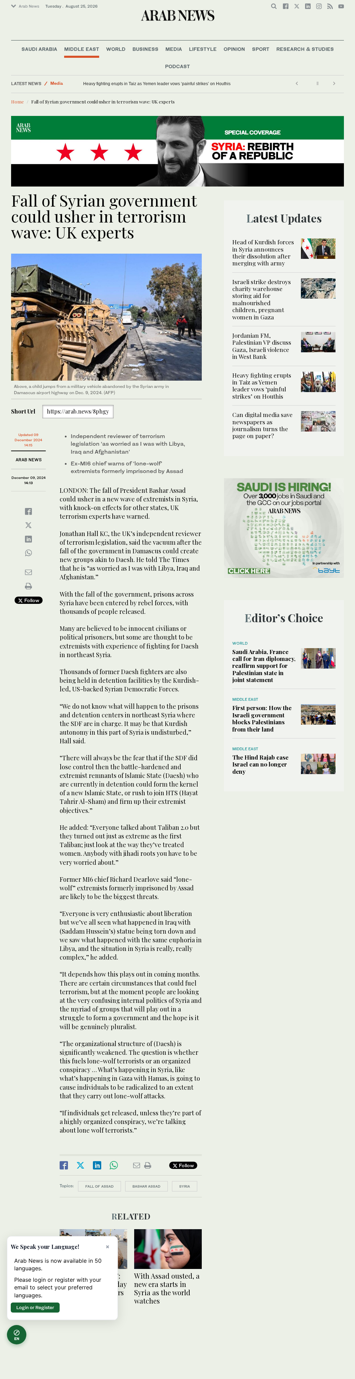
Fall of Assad (99, 1186)
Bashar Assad (146, 1186)
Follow (31, 600)
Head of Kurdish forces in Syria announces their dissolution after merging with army (263, 252)
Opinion (234, 49)
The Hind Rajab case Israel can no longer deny (260, 764)
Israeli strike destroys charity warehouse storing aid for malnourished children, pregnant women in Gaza (261, 299)
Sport (260, 49)
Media (173, 49)
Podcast (177, 66)
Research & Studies (305, 49)
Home (17, 102)
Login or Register (35, 1307)
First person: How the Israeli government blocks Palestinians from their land (262, 718)
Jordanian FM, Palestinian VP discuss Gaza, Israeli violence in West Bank (261, 346)
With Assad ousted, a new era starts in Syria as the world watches (167, 1288)
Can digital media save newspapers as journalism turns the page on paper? (154, 83)
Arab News (29, 6)
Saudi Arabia (39, 49)
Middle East (81, 49)
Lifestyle (203, 49)
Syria (184, 1186)
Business (145, 49)
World (115, 49)
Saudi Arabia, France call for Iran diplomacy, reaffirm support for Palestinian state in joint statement (263, 666)
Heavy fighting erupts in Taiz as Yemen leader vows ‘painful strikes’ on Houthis (261, 385)
